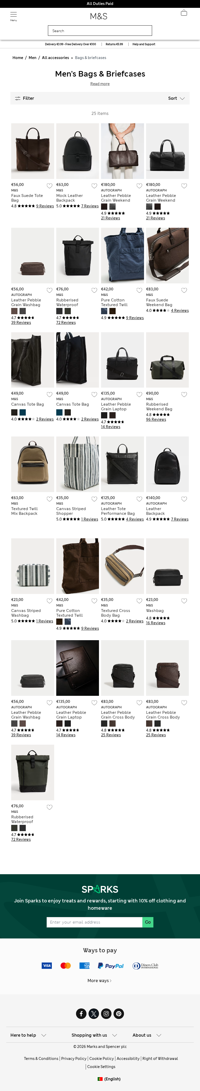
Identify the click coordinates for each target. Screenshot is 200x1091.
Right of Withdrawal (160, 1058)
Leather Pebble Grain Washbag (26, 302)
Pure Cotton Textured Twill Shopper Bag (114, 304)
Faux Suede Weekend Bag (159, 302)
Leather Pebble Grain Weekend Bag (116, 200)
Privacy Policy (73, 1058)
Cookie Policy (101, 1058)
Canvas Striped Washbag (26, 613)
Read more (100, 83)
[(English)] (101, 1083)
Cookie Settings (101, 1066)
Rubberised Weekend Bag (159, 407)
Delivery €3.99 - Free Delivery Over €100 (70, 44)
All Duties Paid (100, 3)
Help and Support (144, 44)
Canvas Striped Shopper (71, 511)
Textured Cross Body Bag (115, 613)
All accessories (55, 57)
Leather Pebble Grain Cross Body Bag (118, 717)
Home (17, 57)
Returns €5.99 (114, 44)
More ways (98, 980)
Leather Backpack (155, 511)
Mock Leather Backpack (69, 198)
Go (148, 922)
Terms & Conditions (41, 1058)
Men (32, 57)
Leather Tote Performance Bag (118, 511)
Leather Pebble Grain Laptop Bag (116, 409)
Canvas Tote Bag (27, 404)
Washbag (155, 610)
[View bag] (184, 14)
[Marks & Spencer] (99, 17)
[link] (101, 1079)
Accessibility (128, 1058)
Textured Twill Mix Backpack (24, 511)
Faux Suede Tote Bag (27, 198)
